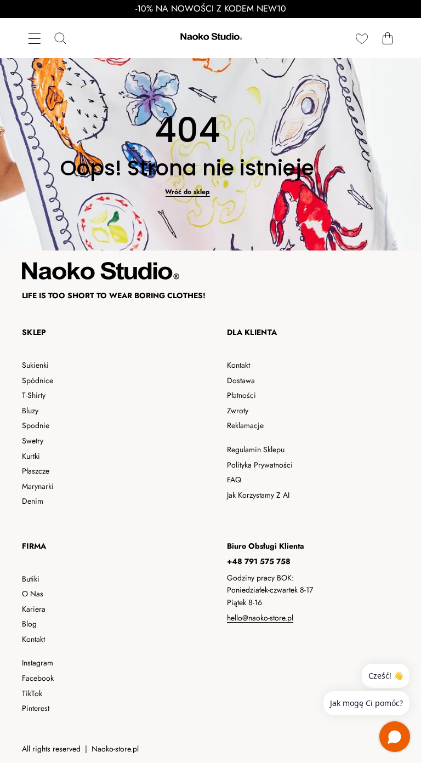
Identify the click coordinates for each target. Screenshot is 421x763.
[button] (387, 38)
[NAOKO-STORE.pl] (210, 38)
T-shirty (33, 395)
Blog (29, 623)
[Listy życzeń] (361, 38)
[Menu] (34, 38)
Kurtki (31, 456)
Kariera (33, 608)
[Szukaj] (60, 38)
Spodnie (35, 425)
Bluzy (30, 410)
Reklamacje (245, 425)
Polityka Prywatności (260, 464)
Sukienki (35, 365)
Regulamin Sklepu (256, 449)
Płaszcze (35, 470)
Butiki (30, 578)
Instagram (37, 662)
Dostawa (241, 380)
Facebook (38, 678)
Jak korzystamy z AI (258, 494)
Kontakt (238, 365)
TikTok (32, 693)
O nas (32, 593)
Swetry (32, 440)
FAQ (234, 479)
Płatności (241, 395)
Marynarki (38, 486)
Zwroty (237, 410)
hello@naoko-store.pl (260, 617)
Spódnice (37, 380)
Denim (32, 501)
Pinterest (35, 708)
